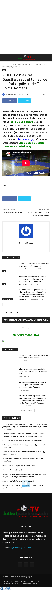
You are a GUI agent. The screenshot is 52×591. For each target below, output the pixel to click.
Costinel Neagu (12, 94)
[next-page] (7, 304)
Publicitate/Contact (16, 470)
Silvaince (5, 434)
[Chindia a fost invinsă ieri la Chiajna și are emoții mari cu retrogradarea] (9, 267)
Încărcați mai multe (25, 410)
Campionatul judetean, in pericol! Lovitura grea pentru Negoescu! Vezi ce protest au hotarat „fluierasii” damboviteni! (24, 426)
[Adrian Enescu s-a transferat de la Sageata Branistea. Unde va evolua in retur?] (9, 373)
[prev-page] (3, 304)
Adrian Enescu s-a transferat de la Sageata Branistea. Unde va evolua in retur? (33, 371)
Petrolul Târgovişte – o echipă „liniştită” (23, 465)
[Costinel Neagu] (4, 94)
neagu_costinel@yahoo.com (20, 548)
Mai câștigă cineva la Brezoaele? (22, 481)
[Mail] (26, 564)
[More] (33, 100)
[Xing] (26, 247)
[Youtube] (32, 564)
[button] (4, 57)
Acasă (4, 64)
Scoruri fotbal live (26, 335)
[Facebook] (20, 564)
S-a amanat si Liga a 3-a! (12, 212)
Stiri (9, 64)
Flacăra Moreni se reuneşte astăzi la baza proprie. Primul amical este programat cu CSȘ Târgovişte (32, 279)
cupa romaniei (7, 299)
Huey (4, 470)
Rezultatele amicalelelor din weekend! (28, 440)
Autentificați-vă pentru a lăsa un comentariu (26, 320)
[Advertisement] (26, 27)
